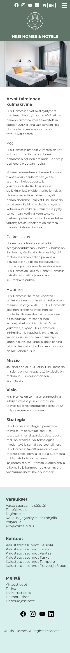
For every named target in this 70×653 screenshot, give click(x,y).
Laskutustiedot (18, 592)
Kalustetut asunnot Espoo (28, 549)
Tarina (11, 588)
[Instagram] (23, 5)
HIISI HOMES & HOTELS (35, 36)
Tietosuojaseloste (20, 601)
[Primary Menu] (64, 4)
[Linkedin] (37, 5)
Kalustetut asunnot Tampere (30, 561)
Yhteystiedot (16, 584)
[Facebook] (16, 5)
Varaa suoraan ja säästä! (26, 505)
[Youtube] (30, 5)
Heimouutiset (17, 597)
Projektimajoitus (20, 526)
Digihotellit (15, 514)
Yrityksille (13, 522)
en (51, 5)
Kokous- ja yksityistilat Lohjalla (31, 518)
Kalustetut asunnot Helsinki (29, 545)
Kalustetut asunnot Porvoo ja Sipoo (36, 565)
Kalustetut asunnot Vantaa (29, 553)
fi (44, 5)
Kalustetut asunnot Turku (28, 557)
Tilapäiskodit (16, 509)
